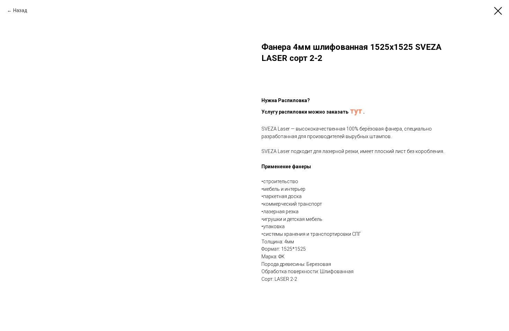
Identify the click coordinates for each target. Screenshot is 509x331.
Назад (20, 10)
